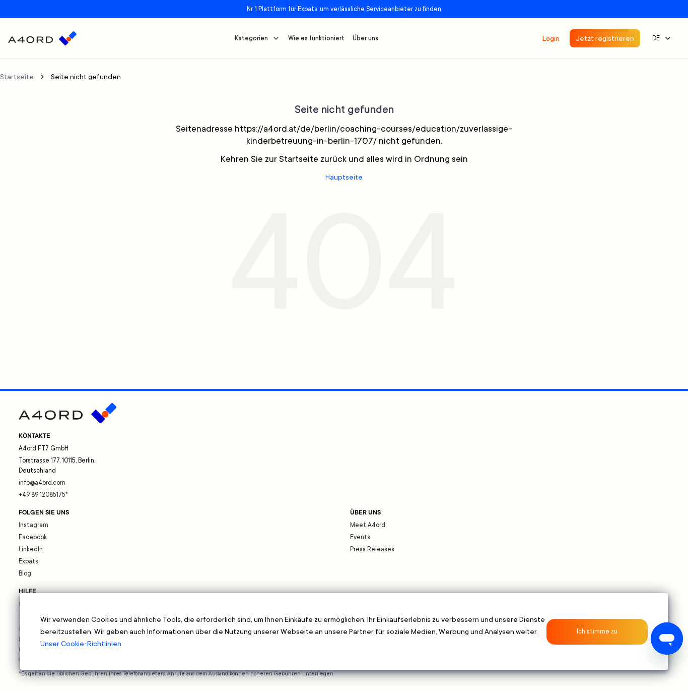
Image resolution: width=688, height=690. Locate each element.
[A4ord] (42, 38)
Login (551, 38)
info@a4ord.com (42, 482)
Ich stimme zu (597, 631)
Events (360, 537)
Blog (25, 573)
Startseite (17, 77)
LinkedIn (31, 549)
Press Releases (372, 549)
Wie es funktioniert (316, 38)
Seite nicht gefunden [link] (86, 77)
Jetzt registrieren (605, 38)
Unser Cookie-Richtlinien (80, 644)
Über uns (365, 38)
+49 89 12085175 (43, 494)
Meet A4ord (367, 525)
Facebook (33, 537)
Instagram (33, 525)
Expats (28, 561)
